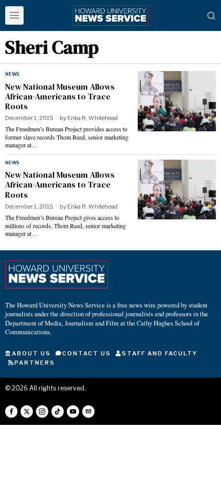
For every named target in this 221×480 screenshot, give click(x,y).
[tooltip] (11, 411)
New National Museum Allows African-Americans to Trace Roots (60, 97)
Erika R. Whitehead (92, 118)
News (12, 74)
